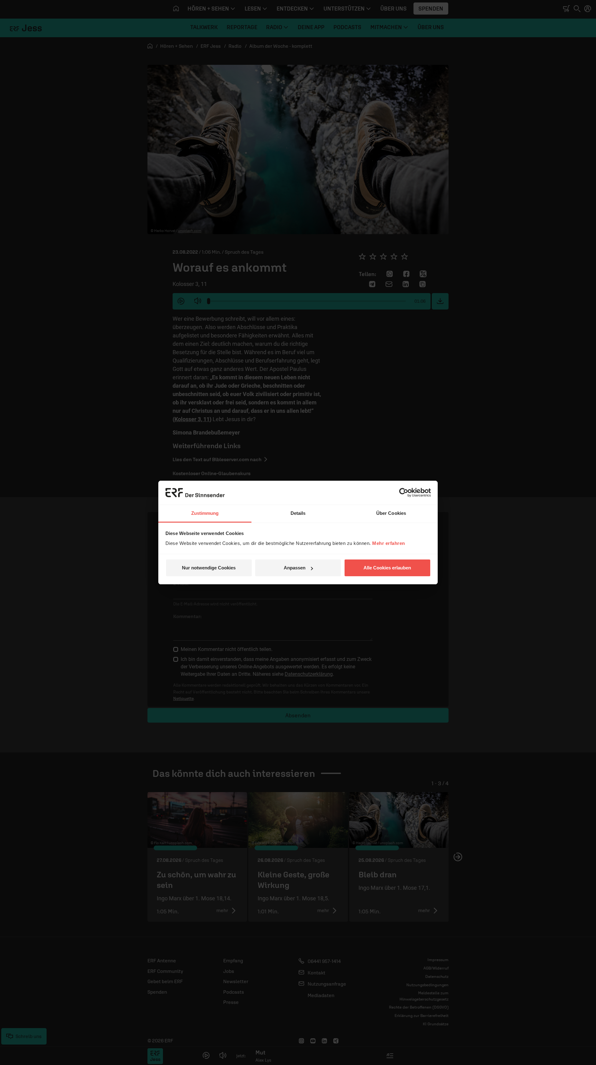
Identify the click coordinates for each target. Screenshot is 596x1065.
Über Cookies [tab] (391, 513)
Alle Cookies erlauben (387, 567)
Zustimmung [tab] (205, 513)
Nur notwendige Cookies (209, 567)
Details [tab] (298, 513)
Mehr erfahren (388, 543)
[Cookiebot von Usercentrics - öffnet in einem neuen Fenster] (404, 492)
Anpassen (294, 567)
